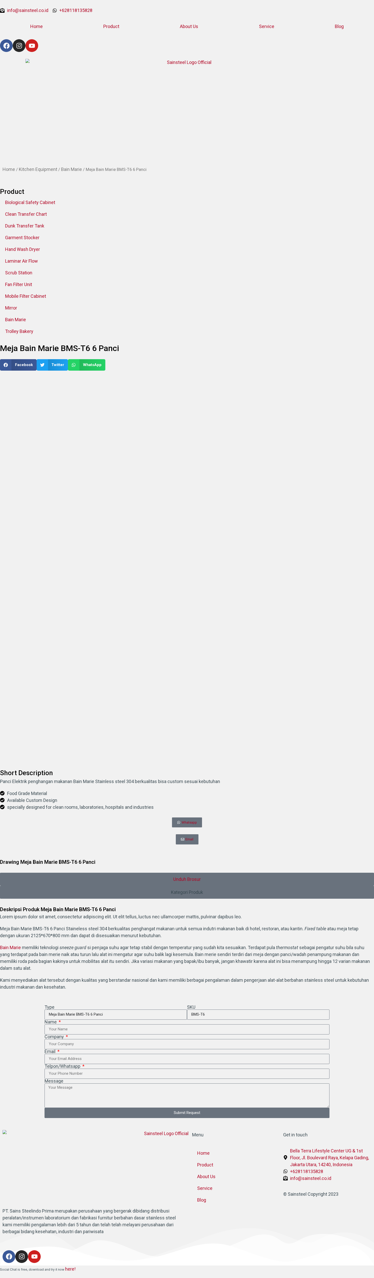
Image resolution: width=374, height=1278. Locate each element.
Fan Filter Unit (18, 284)
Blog (339, 26)
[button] (18, 365)
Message (54, 1081)
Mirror (11, 308)
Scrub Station (18, 272)
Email (50, 1051)
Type (49, 1007)
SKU (191, 1007)
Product (111, 26)
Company (55, 1036)
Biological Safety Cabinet (30, 202)
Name (51, 1022)
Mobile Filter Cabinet (25, 296)
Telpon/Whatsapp (63, 1066)
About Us (189, 26)
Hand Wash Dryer (22, 249)
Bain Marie (71, 169)
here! (70, 1269)
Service (266, 26)
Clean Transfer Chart (26, 214)
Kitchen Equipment (38, 169)
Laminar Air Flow (21, 261)
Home (36, 26)
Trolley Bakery (19, 331)
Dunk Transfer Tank (24, 225)
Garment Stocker (22, 237)
